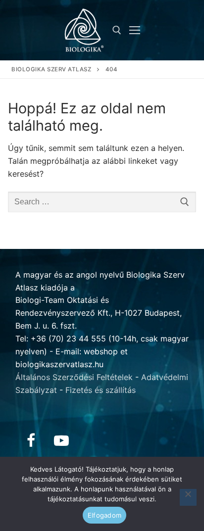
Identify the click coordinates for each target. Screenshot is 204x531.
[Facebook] (30, 440)
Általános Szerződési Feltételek (74, 377)
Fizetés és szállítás (100, 390)
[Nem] (188, 497)
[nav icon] (134, 30)
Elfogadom (104, 515)
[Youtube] (61, 440)
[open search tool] (116, 30)
